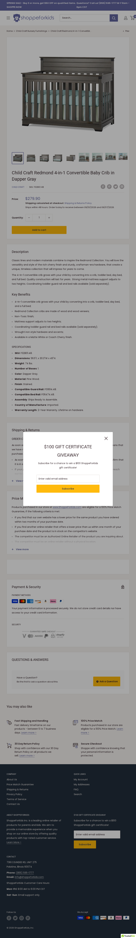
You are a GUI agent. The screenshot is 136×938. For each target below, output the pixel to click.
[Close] (106, 438)
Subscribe (68, 488)
